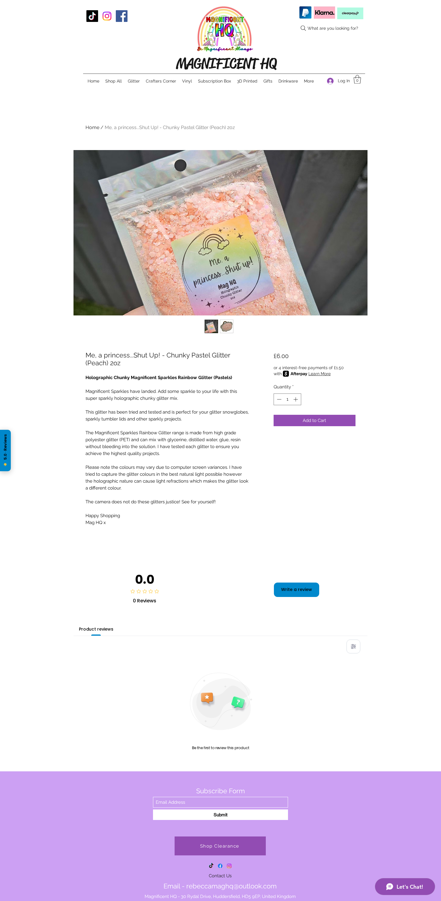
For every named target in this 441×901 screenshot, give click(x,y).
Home (92, 127)
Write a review (296, 589)
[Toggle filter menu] (353, 646)
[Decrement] (278, 399)
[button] (357, 79)
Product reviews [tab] (96, 629)
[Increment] (296, 399)
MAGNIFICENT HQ (226, 63)
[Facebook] (122, 16)
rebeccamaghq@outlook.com (231, 886)
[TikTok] (92, 16)
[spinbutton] (287, 399)
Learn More (319, 373)
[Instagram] (107, 16)
